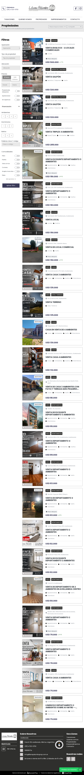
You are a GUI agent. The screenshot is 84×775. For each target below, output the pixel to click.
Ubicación (5, 64)
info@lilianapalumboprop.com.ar (36, 754)
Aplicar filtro (11, 185)
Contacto (75, 19)
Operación (6, 45)
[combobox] (11, 58)
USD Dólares (15, 78)
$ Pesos (6, 77)
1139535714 (28, 750)
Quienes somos (25, 19)
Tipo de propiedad (9, 54)
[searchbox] (11, 58)
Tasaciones (9, 19)
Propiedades (41, 19)
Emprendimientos (58, 19)
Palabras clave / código (10, 141)
